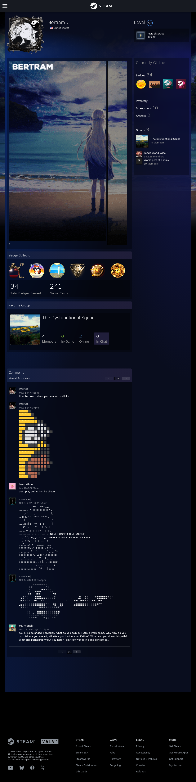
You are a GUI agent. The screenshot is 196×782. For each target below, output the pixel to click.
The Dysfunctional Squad (165, 138)
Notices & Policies (146, 758)
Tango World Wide (155, 152)
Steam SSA (82, 752)
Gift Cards (81, 771)
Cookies (140, 765)
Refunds (141, 771)
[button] (161, 22)
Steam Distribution (86, 765)
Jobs (112, 752)
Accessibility (143, 752)
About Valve (117, 746)
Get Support (176, 758)
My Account (176, 765)
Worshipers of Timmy (156, 159)
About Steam (83, 746)
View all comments (19, 378)
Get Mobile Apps (178, 752)
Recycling (115, 765)
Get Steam (175, 746)
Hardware (115, 758)
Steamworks (83, 758)
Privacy (140, 746)
